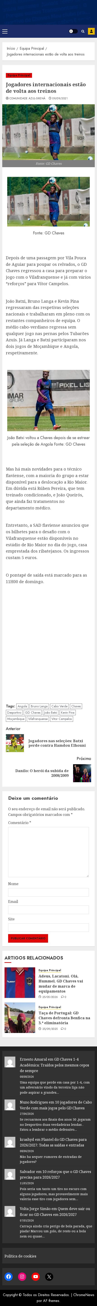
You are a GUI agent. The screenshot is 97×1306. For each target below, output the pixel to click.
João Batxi (50, 712)
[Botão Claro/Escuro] (73, 31)
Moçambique (15, 719)
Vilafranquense (38, 719)
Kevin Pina (67, 712)
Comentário (19, 822)
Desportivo (14, 712)
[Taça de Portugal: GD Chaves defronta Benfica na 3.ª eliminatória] (20, 1017)
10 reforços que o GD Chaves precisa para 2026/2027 (55, 1174)
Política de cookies (20, 1256)
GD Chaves (32, 712)
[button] (4, 31)
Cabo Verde (59, 706)
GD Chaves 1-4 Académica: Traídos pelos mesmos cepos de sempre (54, 1065)
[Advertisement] (48, 643)
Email (13, 901)
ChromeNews (83, 1294)
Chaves (76, 706)
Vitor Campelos (61, 719)
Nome (13, 883)
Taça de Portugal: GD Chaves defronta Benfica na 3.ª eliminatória (64, 1018)
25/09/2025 (50, 1029)
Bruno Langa (39, 706)
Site (11, 919)
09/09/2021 (60, 98)
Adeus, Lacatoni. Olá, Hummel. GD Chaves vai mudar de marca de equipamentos (61, 984)
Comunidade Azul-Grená (27, 98)
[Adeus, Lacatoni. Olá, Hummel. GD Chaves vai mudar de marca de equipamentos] (20, 982)
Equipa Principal (19, 75)
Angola (22, 706)
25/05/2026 (50, 997)
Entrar (91, 31)
